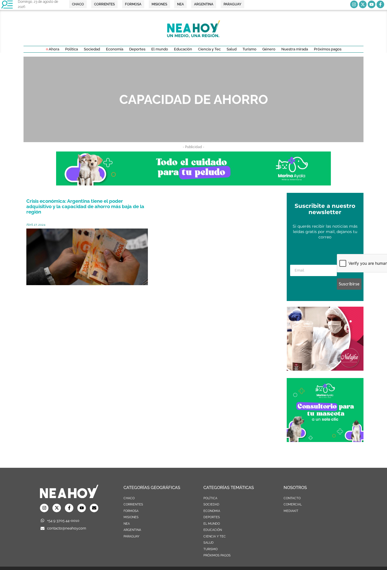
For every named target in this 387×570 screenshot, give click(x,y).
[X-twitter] (363, 4)
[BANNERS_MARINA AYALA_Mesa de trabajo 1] (193, 184)
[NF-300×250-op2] (325, 369)
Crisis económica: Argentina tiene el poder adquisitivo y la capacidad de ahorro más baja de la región (85, 206)
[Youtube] (371, 4)
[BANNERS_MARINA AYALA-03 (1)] (325, 440)
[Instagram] (354, 4)
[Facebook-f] (380, 4)
